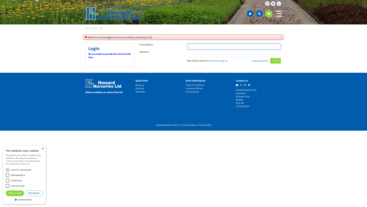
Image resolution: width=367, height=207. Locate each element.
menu (279, 14)
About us (139, 85)
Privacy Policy (205, 124)
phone (279, 3)
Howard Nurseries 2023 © (168, 124)
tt (273, 3)
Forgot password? (260, 60)
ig (267, 3)
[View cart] (268, 13)
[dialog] (24, 174)
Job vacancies (192, 91)
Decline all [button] (34, 193)
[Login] (250, 13)
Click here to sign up (218, 60)
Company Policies (194, 88)
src (259, 13)
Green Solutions (189, 124)
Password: (144, 52)
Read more (25, 164)
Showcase (140, 91)
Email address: (146, 45)
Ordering (139, 88)
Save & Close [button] (14, 193)
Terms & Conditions (195, 85)
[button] (24, 199)
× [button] (43, 148)
